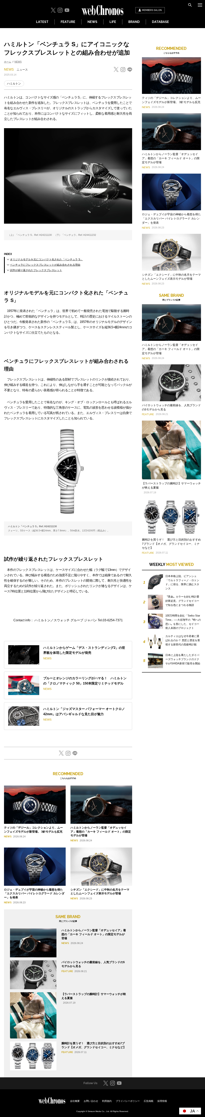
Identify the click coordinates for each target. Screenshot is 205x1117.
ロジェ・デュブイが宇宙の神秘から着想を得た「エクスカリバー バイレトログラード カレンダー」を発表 (34, 893)
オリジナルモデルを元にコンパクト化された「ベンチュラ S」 (46, 259)
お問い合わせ (91, 1101)
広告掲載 (148, 1101)
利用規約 (107, 1101)
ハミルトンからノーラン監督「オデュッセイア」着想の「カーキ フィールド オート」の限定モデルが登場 (100, 831)
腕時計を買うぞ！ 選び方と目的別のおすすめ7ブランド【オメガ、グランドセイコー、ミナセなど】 (171, 544)
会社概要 (75, 1101)
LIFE (113, 22)
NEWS (92, 22)
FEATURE (68, 22)
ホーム (7, 61)
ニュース (22, 69)
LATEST (42, 22)
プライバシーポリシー (128, 1101)
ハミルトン (14, 83)
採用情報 (162, 1101)
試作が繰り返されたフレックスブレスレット (36, 270)
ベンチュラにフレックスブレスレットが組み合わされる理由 (45, 264)
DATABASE (160, 22)
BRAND (134, 22)
